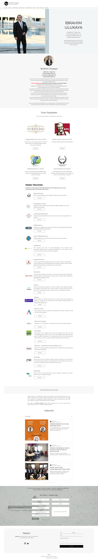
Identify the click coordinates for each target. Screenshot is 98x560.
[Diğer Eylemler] (71, 421)
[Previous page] (42, 483)
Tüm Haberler (28, 416)
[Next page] (55, 483)
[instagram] (25, 543)
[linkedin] (28, 543)
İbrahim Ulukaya (14, 3)
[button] (71, 416)
